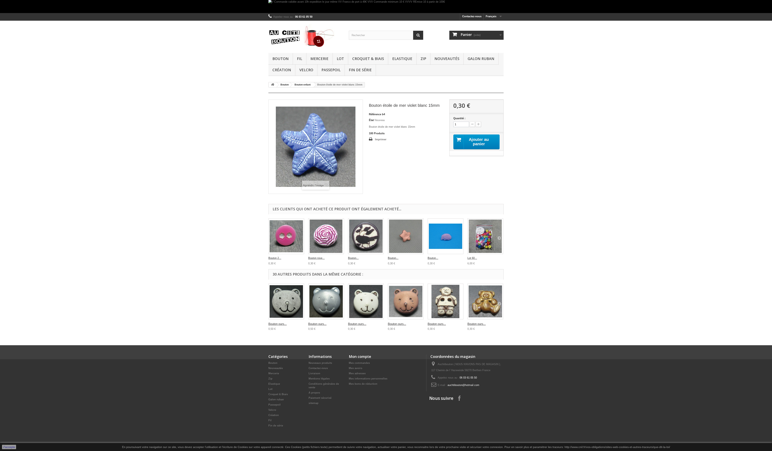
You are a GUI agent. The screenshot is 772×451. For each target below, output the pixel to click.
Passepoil (331, 69)
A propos (314, 392)
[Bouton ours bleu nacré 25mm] (326, 301)
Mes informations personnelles (368, 378)
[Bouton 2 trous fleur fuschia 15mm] (286, 236)
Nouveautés (446, 58)
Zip (423, 58)
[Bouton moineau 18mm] (366, 236)
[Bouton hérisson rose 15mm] (445, 236)
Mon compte (360, 356)
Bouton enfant (303, 84)
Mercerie (319, 58)
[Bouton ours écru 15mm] (445, 301)
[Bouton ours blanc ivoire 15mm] (366, 301)
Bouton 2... (274, 258)
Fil (299, 58)
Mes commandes (359, 362)
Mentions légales (319, 378)
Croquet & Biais (368, 58)
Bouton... (353, 258)
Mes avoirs (355, 368)
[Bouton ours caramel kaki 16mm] (485, 301)
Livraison (314, 373)
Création (281, 69)
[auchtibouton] (305, 36)
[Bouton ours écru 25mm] (286, 301)
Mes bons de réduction (363, 383)
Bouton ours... (277, 324)
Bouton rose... (316, 258)
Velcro (306, 69)
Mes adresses (357, 373)
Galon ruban (481, 58)
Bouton (280, 58)
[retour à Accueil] (272, 84)
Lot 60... (472, 258)
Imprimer (380, 139)
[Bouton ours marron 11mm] (406, 301)
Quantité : (459, 118)
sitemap (313, 403)
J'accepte (9, 447)
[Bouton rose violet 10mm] (326, 236)
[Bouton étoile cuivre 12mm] (406, 236)
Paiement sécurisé (320, 397)
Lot (340, 58)
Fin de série (360, 69)
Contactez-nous (471, 16)
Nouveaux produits (320, 362)
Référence (375, 114)
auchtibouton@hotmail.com (463, 385)
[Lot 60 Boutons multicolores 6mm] (485, 236)
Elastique (402, 58)
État (371, 120)
